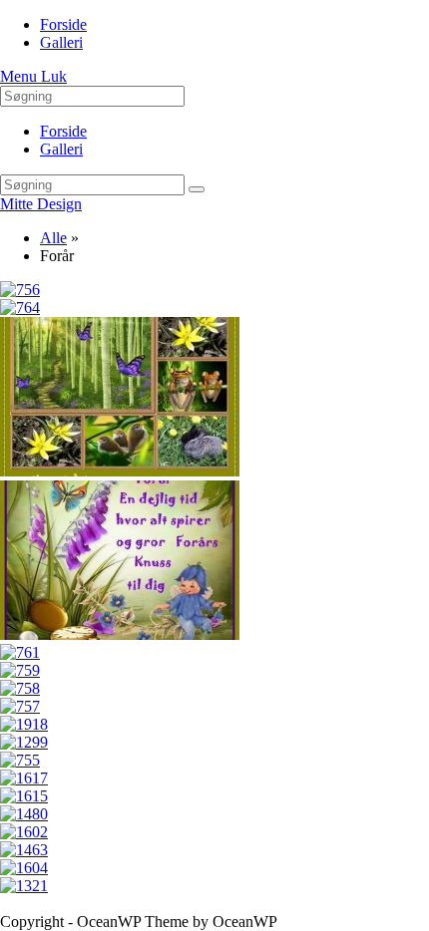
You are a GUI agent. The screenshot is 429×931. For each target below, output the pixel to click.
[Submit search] (197, 189)
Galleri (61, 149)
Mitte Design (41, 203)
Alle (53, 237)
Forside (63, 131)
